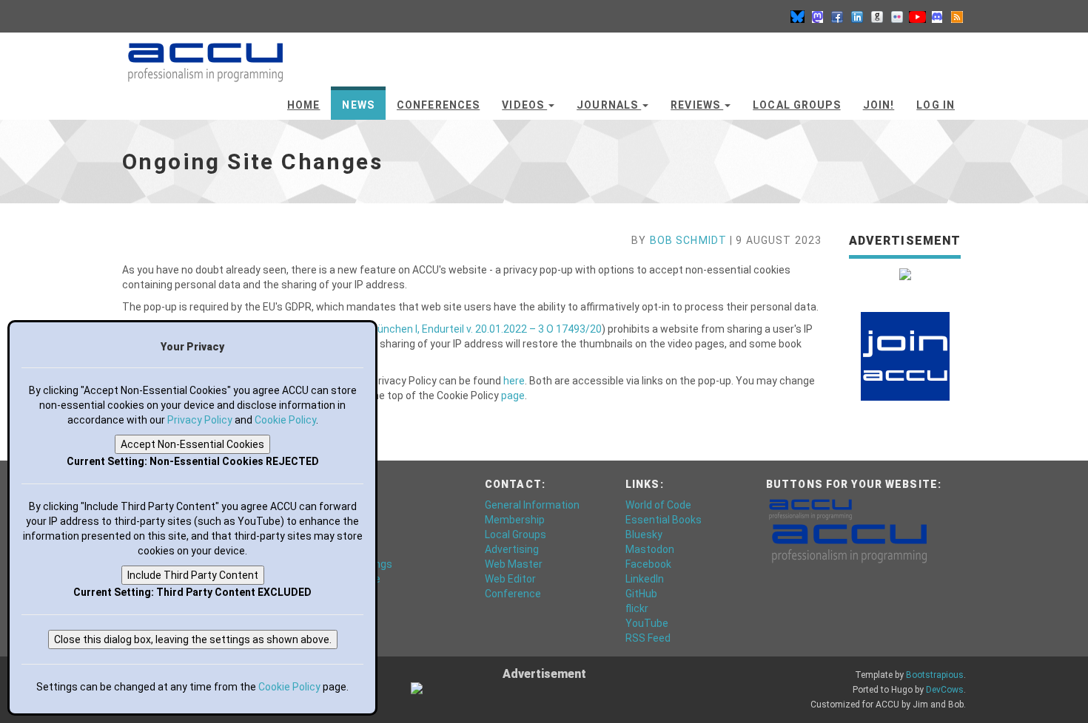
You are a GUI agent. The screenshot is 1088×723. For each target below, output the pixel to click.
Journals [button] (609, 105)
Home (303, 105)
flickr (636, 608)
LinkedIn (644, 579)
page (513, 395)
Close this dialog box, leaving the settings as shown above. (193, 639)
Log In (935, 105)
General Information (532, 505)
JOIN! (879, 105)
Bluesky (643, 534)
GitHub (641, 594)
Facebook (648, 564)
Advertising (512, 549)
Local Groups (796, 105)
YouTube (646, 623)
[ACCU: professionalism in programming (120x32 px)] (810, 509)
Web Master (514, 564)
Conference (513, 594)
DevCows (945, 690)
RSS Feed (648, 638)
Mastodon (649, 549)
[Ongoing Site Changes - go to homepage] (205, 55)
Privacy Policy (199, 420)
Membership (515, 520)
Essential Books (663, 520)
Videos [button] (524, 105)
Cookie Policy (285, 420)
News (358, 105)
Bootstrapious (935, 675)
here (514, 381)
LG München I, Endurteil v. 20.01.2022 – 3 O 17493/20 (478, 329)
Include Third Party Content (192, 575)
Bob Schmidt (688, 240)
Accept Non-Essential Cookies (192, 444)
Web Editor (510, 579)
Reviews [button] (697, 105)
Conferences (438, 105)
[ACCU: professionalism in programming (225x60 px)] (849, 543)
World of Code (658, 505)
